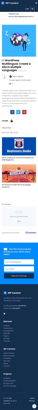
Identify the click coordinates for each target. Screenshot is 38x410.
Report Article (7, 128)
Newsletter (7, 358)
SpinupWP (16, 308)
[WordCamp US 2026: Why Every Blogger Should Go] (19, 173)
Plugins (6, 336)
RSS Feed (6, 361)
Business (6, 326)
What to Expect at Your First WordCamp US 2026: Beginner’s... (18, 159)
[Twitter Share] (18, 112)
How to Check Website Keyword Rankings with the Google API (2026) (23, 17)
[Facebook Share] (12, 112)
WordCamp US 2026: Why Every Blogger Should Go (16, 186)
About (5, 363)
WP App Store (8, 383)
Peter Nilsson (18, 76)
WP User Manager (9, 386)
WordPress (22, 306)
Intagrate (6, 378)
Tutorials (6, 341)
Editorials (6, 333)
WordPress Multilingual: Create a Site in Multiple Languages (16, 65)
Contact (6, 366)
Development (8, 331)
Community (26, 80)
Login (27, 9)
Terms (32, 398)
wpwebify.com (22, 71)
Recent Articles (9, 356)
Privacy (32, 401)
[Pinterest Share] (24, 112)
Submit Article (8, 353)
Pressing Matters (9, 381)
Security (6, 338)
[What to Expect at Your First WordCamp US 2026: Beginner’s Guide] (19, 146)
